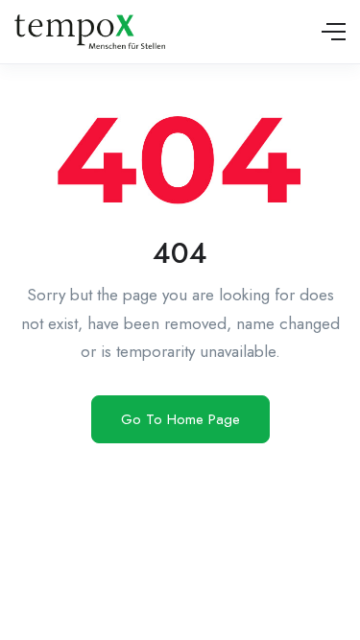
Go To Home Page (180, 419)
